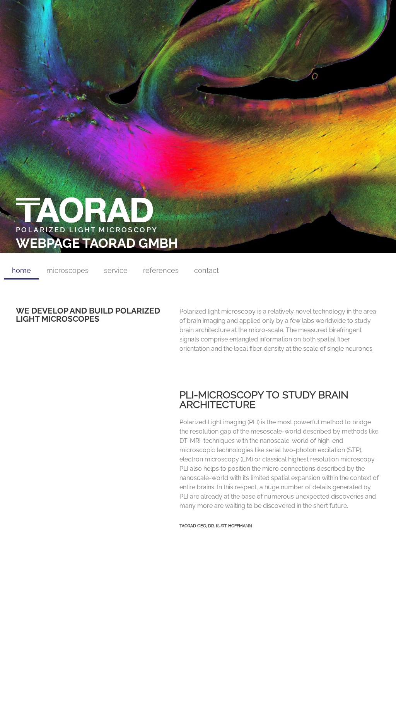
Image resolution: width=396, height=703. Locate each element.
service (116, 270)
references (161, 270)
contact (206, 270)
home (21, 270)
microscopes (67, 270)
